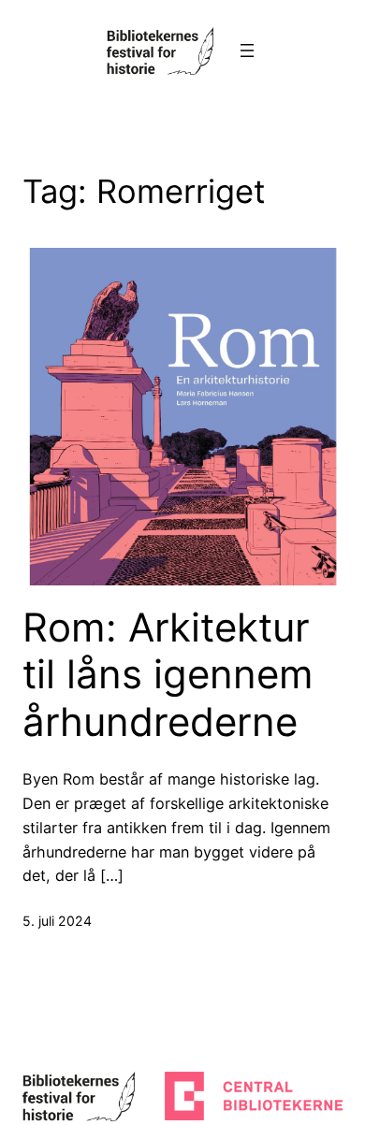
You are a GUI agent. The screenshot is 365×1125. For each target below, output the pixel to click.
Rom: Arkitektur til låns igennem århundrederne (168, 674)
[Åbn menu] (247, 50)
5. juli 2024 (57, 921)
